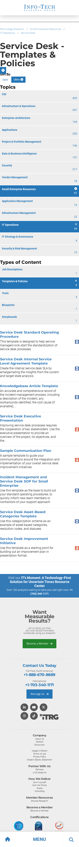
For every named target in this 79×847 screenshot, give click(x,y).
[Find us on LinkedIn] (24, 707)
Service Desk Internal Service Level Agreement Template (26, 361)
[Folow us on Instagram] (24, 716)
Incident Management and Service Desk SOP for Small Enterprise (24, 481)
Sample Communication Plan (25, 451)
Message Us (37, 694)
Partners (39, 769)
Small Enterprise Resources (45, 29)
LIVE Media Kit (39, 772)
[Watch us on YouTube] (34, 707)
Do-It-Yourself (39, 782)
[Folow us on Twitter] (43, 707)
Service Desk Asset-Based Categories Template (22, 514)
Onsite (40, 788)
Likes (17, 79)
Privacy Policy (39, 756)
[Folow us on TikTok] (34, 716)
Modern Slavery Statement (39, 759)
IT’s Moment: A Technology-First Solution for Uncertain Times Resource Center (40, 582)
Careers (39, 741)
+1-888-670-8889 (39, 674)
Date (5, 79)
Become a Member (38, 643)
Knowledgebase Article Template (29, 386)
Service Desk (28, 32)
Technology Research (12, 29)
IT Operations (7, 32)
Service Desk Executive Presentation (20, 418)
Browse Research (39, 801)
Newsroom (39, 744)
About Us (39, 738)
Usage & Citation (39, 750)
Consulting (39, 791)
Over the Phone (39, 785)
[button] (39, 839)
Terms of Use (39, 753)
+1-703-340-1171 (39, 685)
